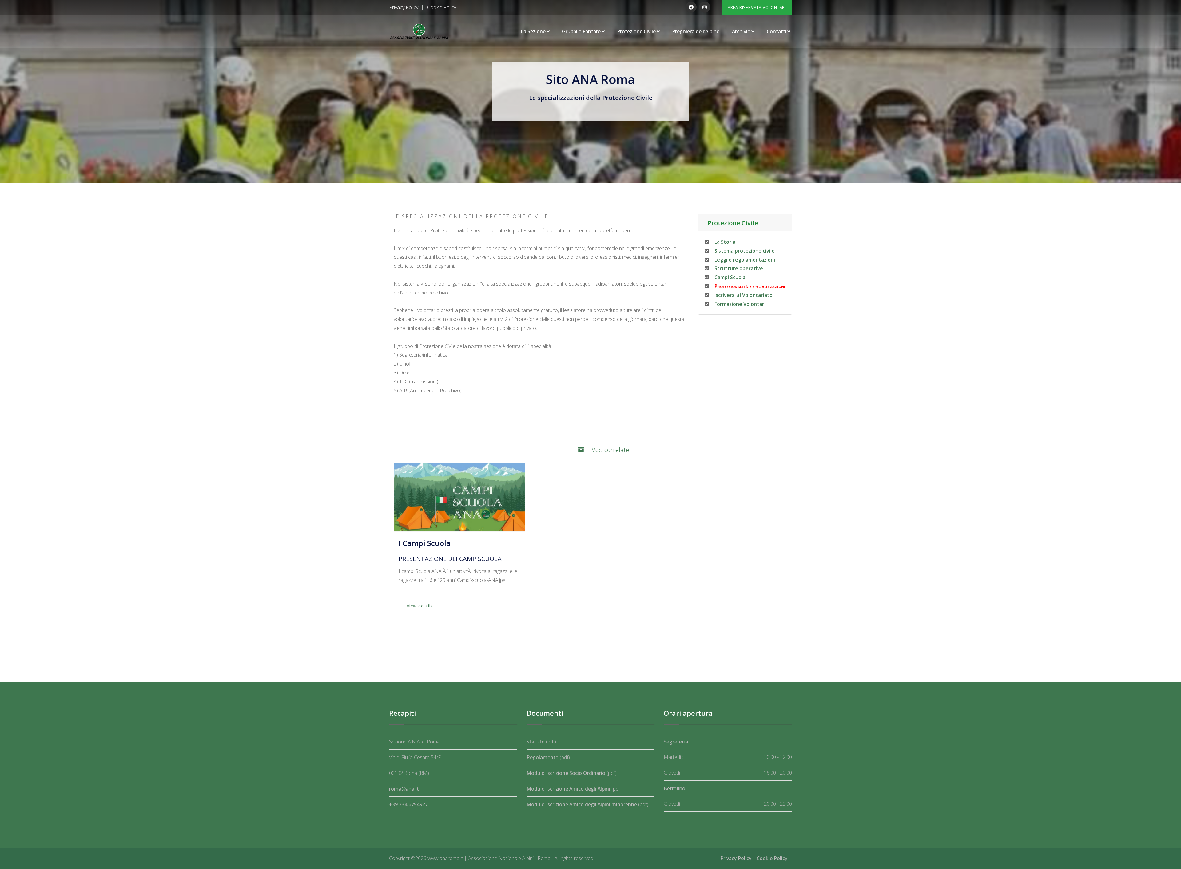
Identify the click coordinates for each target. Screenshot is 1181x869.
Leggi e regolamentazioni (744, 259)
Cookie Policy (441, 7)
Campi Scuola (729, 277)
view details (420, 606)
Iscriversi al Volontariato (743, 295)
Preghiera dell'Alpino (696, 31)
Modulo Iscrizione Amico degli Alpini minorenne (582, 804)
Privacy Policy (403, 7)
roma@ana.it (404, 788)
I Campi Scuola (425, 543)
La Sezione (533, 31)
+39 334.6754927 (408, 804)
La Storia (724, 241)
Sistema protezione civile (744, 250)
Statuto (536, 741)
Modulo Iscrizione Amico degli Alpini (568, 788)
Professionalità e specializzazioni (749, 286)
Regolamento (543, 757)
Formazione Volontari (739, 304)
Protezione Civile (636, 31)
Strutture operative (738, 268)
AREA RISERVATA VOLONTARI (757, 7)
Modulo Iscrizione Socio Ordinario (566, 773)
